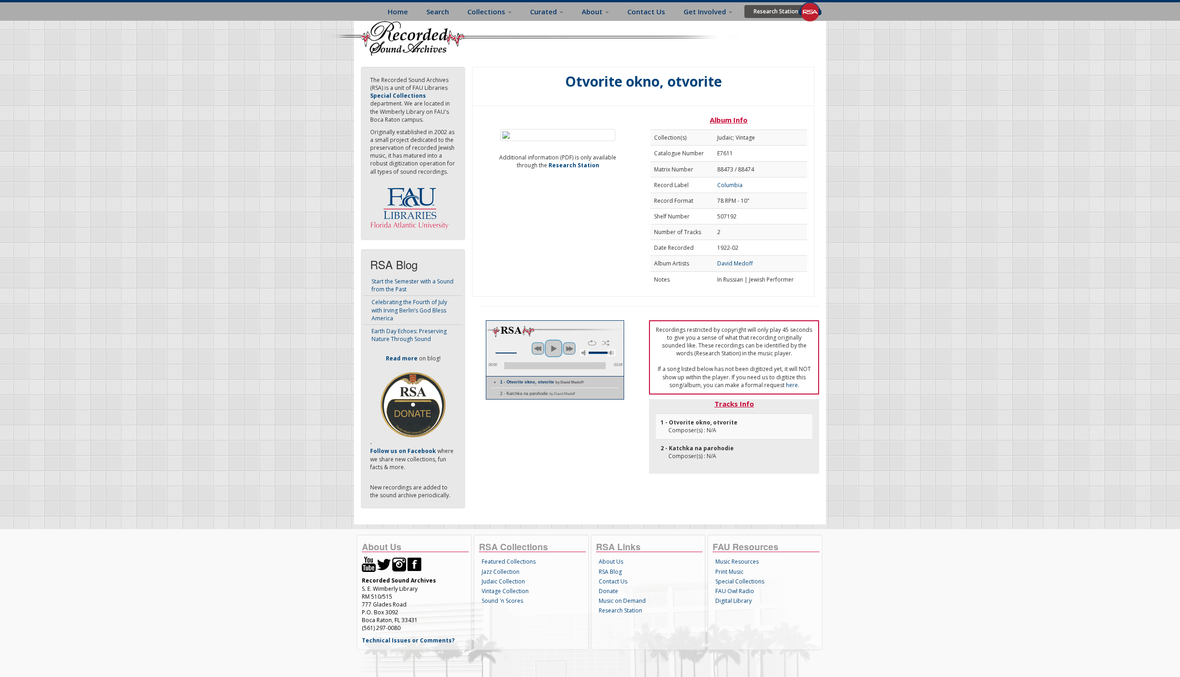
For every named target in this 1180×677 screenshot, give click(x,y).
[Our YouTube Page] (369, 564)
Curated (544, 11)
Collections (487, 11)
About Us (611, 561)
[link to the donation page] (413, 404)
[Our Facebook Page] (414, 564)
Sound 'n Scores (502, 601)
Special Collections (739, 581)
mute (584, 352)
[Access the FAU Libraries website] (411, 205)
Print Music (729, 572)
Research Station (776, 11)
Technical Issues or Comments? (408, 640)
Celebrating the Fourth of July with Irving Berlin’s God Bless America (409, 310)
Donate (608, 591)
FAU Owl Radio (734, 591)
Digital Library (733, 601)
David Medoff (735, 263)
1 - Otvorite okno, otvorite (542, 382)
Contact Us (646, 11)
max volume (611, 352)
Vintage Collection (505, 591)
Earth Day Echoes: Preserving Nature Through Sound (409, 335)
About (593, 11)
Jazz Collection (500, 572)
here (792, 385)
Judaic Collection (503, 581)
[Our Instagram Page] (399, 564)
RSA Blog (610, 572)
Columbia (730, 185)
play (553, 348)
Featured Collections (509, 561)
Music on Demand (622, 601)
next (569, 348)
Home (398, 11)
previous (537, 348)
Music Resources (737, 561)
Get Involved (706, 11)
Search (437, 11)
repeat (592, 343)
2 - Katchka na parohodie (537, 393)
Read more (402, 358)
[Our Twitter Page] (384, 564)
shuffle (606, 343)
